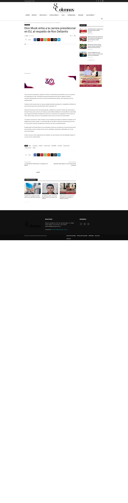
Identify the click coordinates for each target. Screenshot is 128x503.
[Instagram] (98, 1)
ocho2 (27, 35)
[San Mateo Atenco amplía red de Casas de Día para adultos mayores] (83, 30)
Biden (30, 145)
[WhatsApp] (45, 39)
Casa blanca (35, 145)
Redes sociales (28, 147)
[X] (100, 1)
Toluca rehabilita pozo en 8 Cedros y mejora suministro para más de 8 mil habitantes (95, 54)
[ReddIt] (48, 39)
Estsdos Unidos (66, 145)
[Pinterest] (41, 39)
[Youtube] (103, 1)
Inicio (25, 22)
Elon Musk (60, 145)
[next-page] (28, 202)
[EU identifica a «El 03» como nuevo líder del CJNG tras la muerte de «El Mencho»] (50, 188)
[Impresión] (55, 39)
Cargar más (91, 60)
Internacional (30, 22)
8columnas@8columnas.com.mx (59, 229)
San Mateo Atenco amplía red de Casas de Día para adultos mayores (95, 30)
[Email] (52, 39)
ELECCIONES (53, 145)
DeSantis (41, 145)
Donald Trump (47, 145)
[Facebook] (96, 1)
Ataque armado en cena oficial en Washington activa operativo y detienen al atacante (67, 197)
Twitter (34, 147)
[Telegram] (58, 39)
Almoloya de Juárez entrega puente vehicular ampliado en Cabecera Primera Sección (94, 46)
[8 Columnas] (64, 8)
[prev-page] (25, 202)
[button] (102, 18)
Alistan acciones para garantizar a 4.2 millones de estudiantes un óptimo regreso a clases (95, 38)
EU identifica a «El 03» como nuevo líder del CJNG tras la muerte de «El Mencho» (49, 197)
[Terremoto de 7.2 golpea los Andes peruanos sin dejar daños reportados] (32, 188)
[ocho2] (30, 172)
